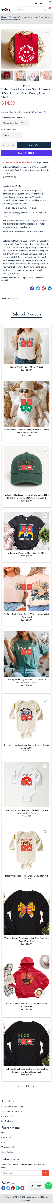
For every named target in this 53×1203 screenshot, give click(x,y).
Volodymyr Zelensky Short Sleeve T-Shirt (27, 553)
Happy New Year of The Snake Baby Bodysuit (26, 875)
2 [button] (26, 86)
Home (3, 17)
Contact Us (6, 1137)
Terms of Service (8, 1147)
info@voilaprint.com (38, 162)
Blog (3, 1142)
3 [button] (29, 86)
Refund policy (7, 1152)
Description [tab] (9, 298)
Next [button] (50, 77)
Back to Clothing (26, 1086)
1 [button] (24, 86)
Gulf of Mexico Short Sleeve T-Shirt (26, 367)
